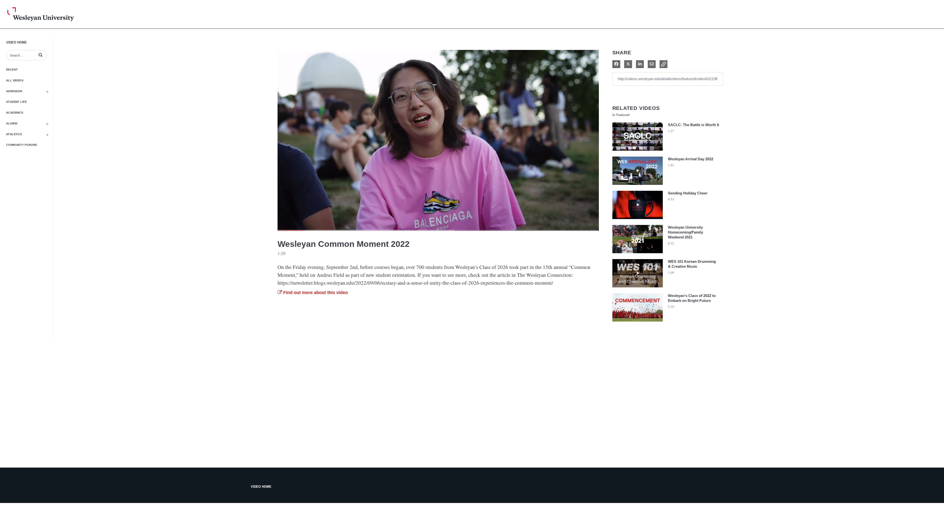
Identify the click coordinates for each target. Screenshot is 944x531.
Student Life (16, 101)
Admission (14, 91)
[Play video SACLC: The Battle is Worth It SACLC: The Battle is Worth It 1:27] (637, 152)
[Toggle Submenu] (47, 91)
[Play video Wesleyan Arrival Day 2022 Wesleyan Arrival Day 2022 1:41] (637, 186)
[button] (40, 54)
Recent (12, 69)
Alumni (11, 123)
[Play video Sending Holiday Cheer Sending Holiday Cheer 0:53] (637, 220)
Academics (14, 112)
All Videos (14, 80)
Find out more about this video (315, 292)
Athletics (14, 134)
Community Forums (21, 144)
